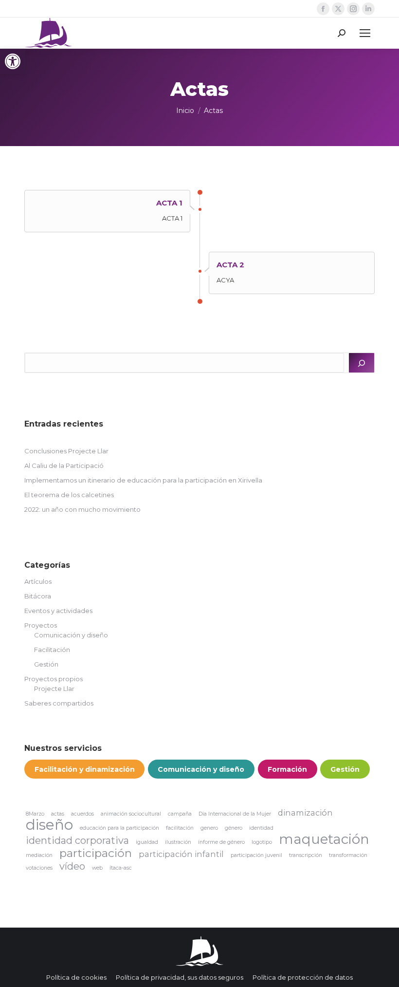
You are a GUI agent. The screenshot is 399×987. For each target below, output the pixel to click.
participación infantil (181, 854)
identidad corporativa (77, 840)
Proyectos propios (53, 679)
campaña (180, 814)
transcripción (305, 855)
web (97, 868)
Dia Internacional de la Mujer (235, 814)
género (233, 828)
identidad (261, 828)
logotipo (262, 842)
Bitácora (37, 596)
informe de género (221, 842)
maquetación (324, 839)
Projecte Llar (54, 688)
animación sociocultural (131, 814)
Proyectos (40, 625)
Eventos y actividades (58, 611)
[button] (12, 61)
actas (57, 814)
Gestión (46, 664)
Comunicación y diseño (71, 635)
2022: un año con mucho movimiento (82, 509)
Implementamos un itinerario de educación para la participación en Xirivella (143, 480)
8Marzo (35, 814)
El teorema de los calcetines (69, 495)
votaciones (39, 868)
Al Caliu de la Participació (64, 465)
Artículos (38, 581)
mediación (39, 855)
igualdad (147, 842)
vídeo (72, 866)
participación (95, 853)
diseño (49, 825)
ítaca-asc (120, 868)
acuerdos (82, 814)
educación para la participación (119, 828)
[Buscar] (361, 362)
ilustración (178, 842)
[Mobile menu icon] (365, 33)
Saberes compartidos (58, 703)
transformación (348, 855)
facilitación (180, 828)
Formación (287, 769)
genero (209, 828)
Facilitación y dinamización (85, 769)
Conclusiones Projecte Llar (66, 451)
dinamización (305, 813)
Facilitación (52, 649)
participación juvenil (256, 855)
